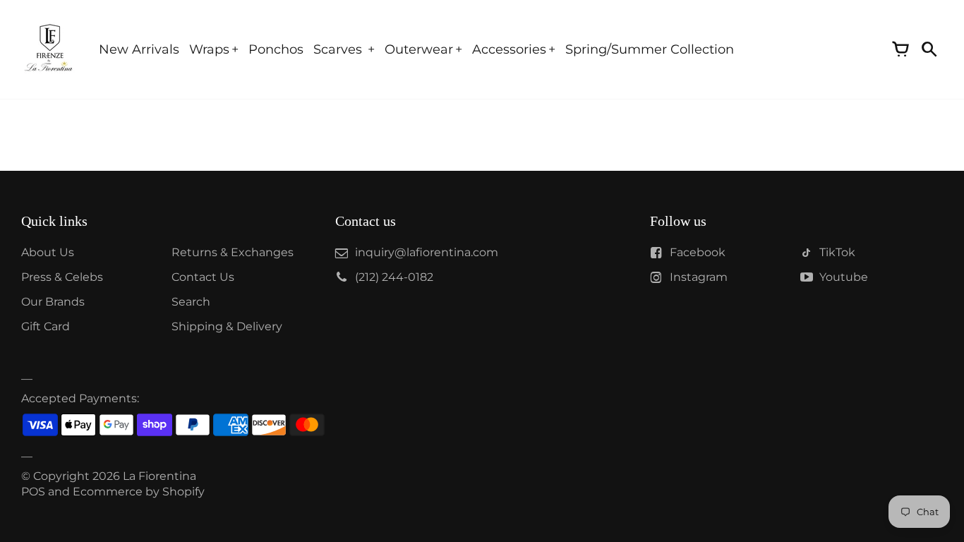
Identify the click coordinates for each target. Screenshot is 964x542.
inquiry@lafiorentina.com (426, 252)
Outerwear (419, 49)
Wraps (209, 49)
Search (190, 301)
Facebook (697, 252)
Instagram (699, 277)
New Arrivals (139, 49)
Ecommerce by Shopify (139, 491)
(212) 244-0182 (394, 277)
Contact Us (202, 277)
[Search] (929, 49)
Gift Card (45, 326)
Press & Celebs (62, 277)
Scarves (339, 49)
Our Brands (53, 301)
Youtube (843, 277)
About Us (47, 252)
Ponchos (275, 49)
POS (33, 491)
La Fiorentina (159, 476)
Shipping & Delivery (226, 326)
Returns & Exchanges (232, 252)
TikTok (837, 252)
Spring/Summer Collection (649, 49)
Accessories (509, 49)
